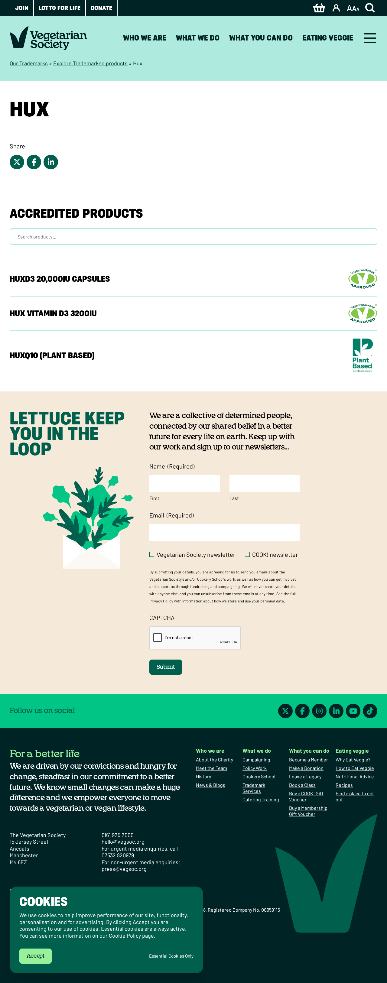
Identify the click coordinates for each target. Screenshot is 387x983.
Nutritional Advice (355, 776)
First (154, 498)
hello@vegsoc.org (123, 841)
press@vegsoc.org (124, 868)
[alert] (106, 930)
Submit (166, 667)
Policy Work (254, 768)
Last (234, 498)
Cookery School (258, 776)
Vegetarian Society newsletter (196, 554)
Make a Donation (306, 768)
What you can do (261, 38)
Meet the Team (211, 768)
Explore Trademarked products (90, 63)
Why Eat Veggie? (353, 759)
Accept (35, 956)
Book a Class (302, 785)
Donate (101, 7)
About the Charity (214, 759)
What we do (198, 38)
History (203, 776)
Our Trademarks (29, 63)
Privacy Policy (161, 601)
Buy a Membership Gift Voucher (308, 811)
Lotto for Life (59, 7)
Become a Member (308, 759)
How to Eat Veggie (355, 768)
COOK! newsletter (275, 554)
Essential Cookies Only (171, 956)
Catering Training (260, 799)
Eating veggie (327, 38)
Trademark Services (253, 788)
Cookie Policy (125, 935)
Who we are (144, 38)
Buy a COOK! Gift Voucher (306, 796)
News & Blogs (210, 785)
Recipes (344, 785)
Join (21, 7)
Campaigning (256, 759)
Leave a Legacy (305, 776)
